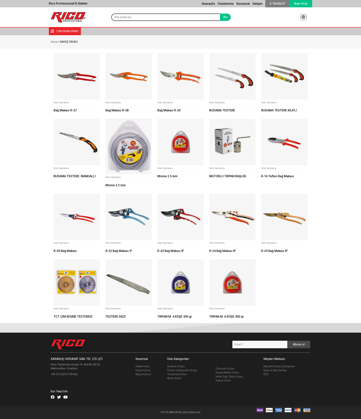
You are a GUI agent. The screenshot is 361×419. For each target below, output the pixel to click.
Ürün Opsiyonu (61, 102)
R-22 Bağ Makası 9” (118, 251)
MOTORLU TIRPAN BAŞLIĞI (227, 176)
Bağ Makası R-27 (65, 110)
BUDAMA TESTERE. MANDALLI (75, 176)
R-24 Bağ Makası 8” (222, 251)
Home (54, 41)
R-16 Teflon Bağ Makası (277, 176)
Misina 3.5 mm (167, 176)
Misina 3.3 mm (115, 185)
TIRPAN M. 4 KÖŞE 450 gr (174, 316)
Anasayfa (208, 3)
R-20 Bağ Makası (65, 251)
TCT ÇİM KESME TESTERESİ (73, 316)
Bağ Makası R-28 (117, 110)
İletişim (257, 3)
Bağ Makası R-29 (168, 110)
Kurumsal (243, 3)
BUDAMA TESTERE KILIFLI (279, 110)
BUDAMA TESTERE (222, 110)
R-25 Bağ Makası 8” (274, 251)
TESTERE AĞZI (115, 316)
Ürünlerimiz (226, 3)
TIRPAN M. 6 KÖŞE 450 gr (226, 316)
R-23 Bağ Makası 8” (170, 251)
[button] (277, 3)
